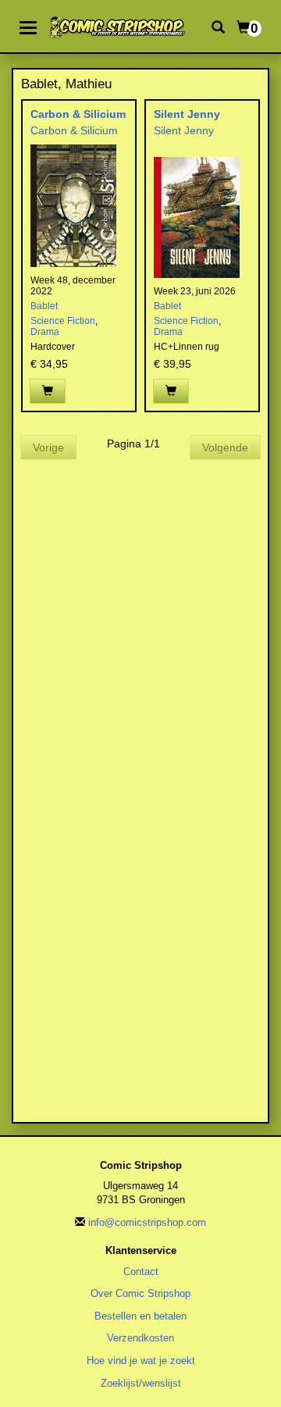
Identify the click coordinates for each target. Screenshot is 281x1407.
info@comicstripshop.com (147, 1222)
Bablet (44, 306)
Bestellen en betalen (140, 1316)
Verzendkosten (140, 1338)
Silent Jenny (187, 114)
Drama (44, 331)
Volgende (225, 447)
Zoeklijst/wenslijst (141, 1383)
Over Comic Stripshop (140, 1293)
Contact (140, 1271)
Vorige (48, 447)
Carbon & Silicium (78, 114)
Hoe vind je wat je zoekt (141, 1360)
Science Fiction (62, 320)
